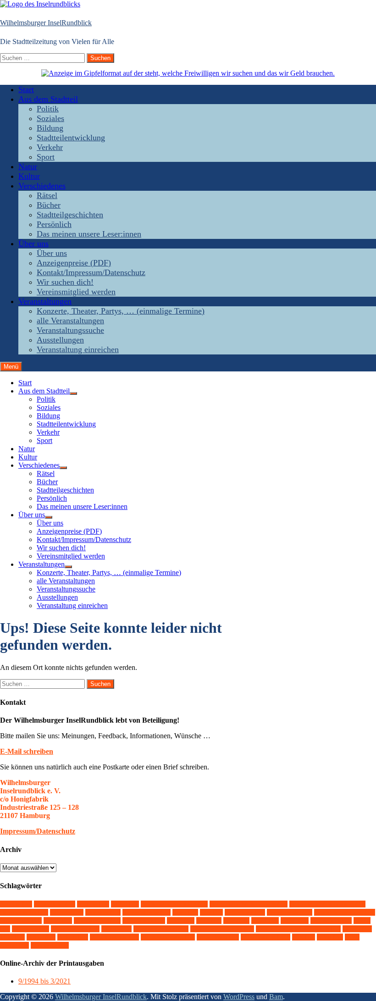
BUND (125, 904)
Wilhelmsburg (265, 937)
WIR (303, 937)
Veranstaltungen (45, 301)
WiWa (330, 937)
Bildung (50, 128)
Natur (27, 166)
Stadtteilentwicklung (71, 137)
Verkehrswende (114, 937)
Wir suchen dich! (65, 282)
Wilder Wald (218, 937)
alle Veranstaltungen (70, 320)
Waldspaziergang (168, 937)
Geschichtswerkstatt (344, 912)
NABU (295, 920)
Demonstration (24, 912)
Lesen (236, 920)
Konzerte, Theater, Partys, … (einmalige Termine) (121, 310)
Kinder (58, 920)
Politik (48, 108)
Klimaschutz (143, 920)
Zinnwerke (50, 945)
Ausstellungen (60, 339)
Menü (11, 366)
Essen (185, 912)
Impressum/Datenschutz (37, 831)
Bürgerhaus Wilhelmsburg (327, 904)
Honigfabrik (21, 920)
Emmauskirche (146, 912)
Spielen (116, 928)
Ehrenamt (103, 912)
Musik (265, 920)
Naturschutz (331, 920)
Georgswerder (289, 912)
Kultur (29, 176)
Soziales (50, 118)
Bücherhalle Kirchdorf (174, 904)
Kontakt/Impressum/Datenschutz (91, 272)
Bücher (49, 205)
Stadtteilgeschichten (70, 214)
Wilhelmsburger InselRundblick (46, 23)
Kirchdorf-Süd (97, 920)
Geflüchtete (245, 912)
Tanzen (357, 928)
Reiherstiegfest (75, 928)
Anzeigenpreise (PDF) (74, 262)
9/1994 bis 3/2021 (44, 981)
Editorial (66, 912)
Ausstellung (54, 904)
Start (26, 89)
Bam (276, 997)
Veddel (41, 937)
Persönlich (54, 224)
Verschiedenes (42, 185)
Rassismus (30, 928)
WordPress (238, 997)
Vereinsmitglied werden (76, 291)
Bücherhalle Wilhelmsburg (249, 904)
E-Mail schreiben (26, 751)
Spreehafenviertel (160, 928)
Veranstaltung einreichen (78, 349)
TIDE (12, 937)
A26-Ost (16, 904)
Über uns (33, 243)
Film (211, 912)
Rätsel (47, 195)
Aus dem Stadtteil (48, 99)
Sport (46, 156)
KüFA (208, 920)
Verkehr (50, 147)
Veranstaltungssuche (70, 330)
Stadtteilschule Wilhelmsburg (298, 928)
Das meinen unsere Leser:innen (89, 233)
